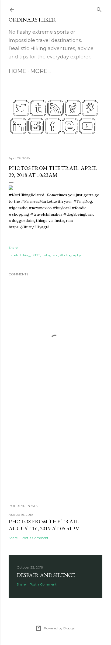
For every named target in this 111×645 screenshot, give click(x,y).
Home (17, 71)
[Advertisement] (55, 452)
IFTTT (36, 255)
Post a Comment (35, 538)
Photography (70, 255)
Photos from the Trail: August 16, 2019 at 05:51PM (44, 525)
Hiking (25, 255)
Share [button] (13, 248)
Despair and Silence (46, 575)
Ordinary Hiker (32, 19)
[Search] (99, 8)
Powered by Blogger (60, 628)
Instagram (50, 255)
